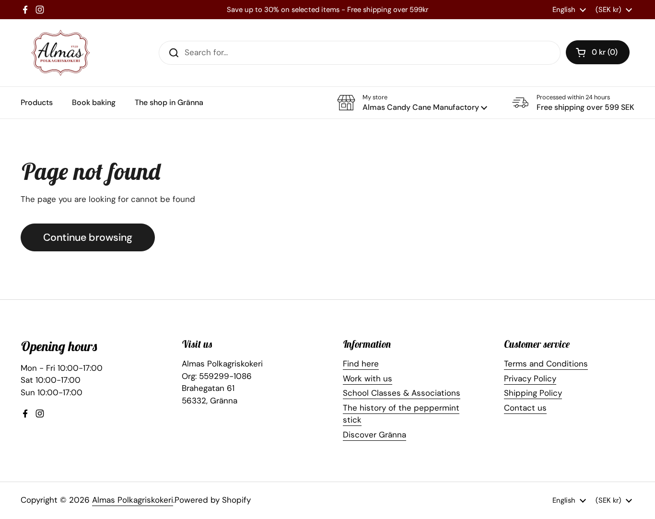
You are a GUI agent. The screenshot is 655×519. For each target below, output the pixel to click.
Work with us (367, 378)
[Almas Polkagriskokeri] (61, 53)
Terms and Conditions (546, 363)
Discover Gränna (374, 434)
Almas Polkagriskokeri (132, 500)
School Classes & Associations (401, 393)
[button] (598, 52)
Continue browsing (87, 237)
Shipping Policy (533, 393)
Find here (361, 363)
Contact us (525, 407)
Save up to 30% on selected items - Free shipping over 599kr (327, 9)
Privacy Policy (530, 378)
